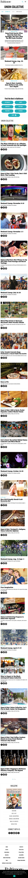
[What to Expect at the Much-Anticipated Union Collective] (14, 665)
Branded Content (21, 857)
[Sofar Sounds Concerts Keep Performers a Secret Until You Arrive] (14, 341)
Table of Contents (14, 821)
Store (7, 860)
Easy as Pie (5, 382)
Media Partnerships (6, 857)
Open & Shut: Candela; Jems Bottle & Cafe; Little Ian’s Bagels (14, 84)
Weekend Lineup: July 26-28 (11, 292)
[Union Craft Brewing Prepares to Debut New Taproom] (14, 606)
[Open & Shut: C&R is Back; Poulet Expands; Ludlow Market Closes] (14, 399)
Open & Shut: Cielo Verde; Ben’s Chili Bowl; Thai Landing (14, 174)
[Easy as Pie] (14, 371)
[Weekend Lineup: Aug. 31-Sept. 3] (14, 548)
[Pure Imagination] (14, 576)
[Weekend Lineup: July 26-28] (14, 281)
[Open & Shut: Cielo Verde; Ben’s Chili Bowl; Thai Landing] (14, 162)
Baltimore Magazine (13, 2)
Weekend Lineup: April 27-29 (11, 648)
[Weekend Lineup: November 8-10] (14, 192)
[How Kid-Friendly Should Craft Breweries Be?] (14, 488)
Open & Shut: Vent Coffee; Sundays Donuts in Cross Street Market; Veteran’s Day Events (13, 739)
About (7, 846)
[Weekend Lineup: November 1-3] (14, 220)
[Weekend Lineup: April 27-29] (14, 637)
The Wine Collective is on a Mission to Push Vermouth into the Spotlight (13, 144)
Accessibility (21, 855)
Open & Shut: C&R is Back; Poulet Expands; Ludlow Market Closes (12, 411)
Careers (6, 849)
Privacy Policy (21, 852)
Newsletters (14, 824)
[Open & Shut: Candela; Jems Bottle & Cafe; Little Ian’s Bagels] (14, 75)
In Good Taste (3, 171)
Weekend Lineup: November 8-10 (12, 203)
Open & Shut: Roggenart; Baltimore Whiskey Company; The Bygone (13, 769)
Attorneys (7, 102)
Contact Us (21, 846)
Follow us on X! (12, 833)
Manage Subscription (14, 818)
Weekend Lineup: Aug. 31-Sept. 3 (12, 559)
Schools (21, 111)
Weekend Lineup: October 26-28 (12, 471)
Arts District (3, 349)
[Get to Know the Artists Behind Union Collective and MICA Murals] (14, 429)
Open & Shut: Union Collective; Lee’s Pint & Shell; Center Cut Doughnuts (14, 708)
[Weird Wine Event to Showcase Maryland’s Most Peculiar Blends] (14, 310)
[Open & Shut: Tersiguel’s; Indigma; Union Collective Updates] (14, 518)
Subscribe (14, 810)
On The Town (14, 58)
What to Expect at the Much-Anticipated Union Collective (11, 677)
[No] (26, 874)
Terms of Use (21, 849)
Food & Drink (3, 141)
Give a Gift (14, 813)
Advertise (7, 855)
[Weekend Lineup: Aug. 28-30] (14, 53)
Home (2, 11)
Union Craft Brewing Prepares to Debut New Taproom (12, 617)
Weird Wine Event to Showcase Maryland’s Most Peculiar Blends (12, 321)
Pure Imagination (7, 587)
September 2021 (7, 11)
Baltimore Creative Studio (6, 863)
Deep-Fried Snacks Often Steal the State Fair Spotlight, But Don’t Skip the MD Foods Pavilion (14, 35)
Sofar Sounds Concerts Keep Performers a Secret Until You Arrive (14, 353)
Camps (20, 102)
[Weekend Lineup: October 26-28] (14, 460)
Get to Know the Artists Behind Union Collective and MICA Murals (14, 440)
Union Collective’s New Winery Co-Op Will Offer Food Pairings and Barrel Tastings (14, 261)
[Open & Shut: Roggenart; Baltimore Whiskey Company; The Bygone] (14, 758)
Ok (14, 876)
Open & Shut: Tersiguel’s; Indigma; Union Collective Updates (13, 530)
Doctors (21, 106)
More (13, 115)
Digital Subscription (14, 816)
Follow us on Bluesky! (14, 833)
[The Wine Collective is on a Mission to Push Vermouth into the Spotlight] (14, 132)
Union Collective (14, 31)
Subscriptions (6, 852)
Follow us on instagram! (19, 833)
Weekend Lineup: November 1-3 (12, 231)
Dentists (7, 106)
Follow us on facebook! (9, 833)
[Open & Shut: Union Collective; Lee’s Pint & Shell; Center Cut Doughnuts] (14, 696)
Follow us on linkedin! (16, 833)
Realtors (7, 111)
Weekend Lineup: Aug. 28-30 (14, 62)
